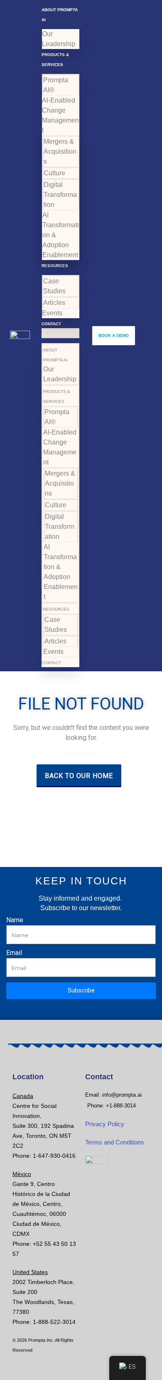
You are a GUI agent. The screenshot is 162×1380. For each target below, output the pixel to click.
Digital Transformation (60, 194)
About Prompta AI (55, 355)
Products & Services (56, 396)
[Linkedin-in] (94, 1010)
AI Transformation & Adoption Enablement (60, 234)
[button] (60, 333)
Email (14, 953)
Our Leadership (58, 38)
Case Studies (54, 286)
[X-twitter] (68, 1010)
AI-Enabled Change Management (60, 115)
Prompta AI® (55, 84)
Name (14, 920)
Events (52, 313)
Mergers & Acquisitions (60, 151)
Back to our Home (79, 776)
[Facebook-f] (81, 1010)
